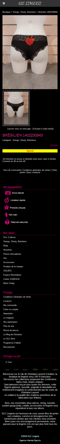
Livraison (7, 301)
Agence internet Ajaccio (30, 440)
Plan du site (8, 326)
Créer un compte (10, 309)
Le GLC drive (9, 338)
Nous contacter (33, 172)
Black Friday (9, 283)
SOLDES (7, 271)
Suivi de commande (12, 170)
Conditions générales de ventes (37, 170)
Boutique (6, 12)
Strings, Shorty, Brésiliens (24, 12)
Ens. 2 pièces (9, 237)
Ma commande (10, 305)
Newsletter (8, 313)
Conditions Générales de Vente (17, 297)
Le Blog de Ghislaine (12, 334)
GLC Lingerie (30, 3)
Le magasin (8, 318)
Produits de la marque (13, 266)
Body (5, 245)
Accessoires (8, 262)
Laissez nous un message (19, 129)
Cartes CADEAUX (11, 279)
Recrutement (9, 347)
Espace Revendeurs (12, 275)
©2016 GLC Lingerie (30, 436)
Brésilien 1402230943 (48, 12)
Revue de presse (10, 330)
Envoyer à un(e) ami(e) (43, 129)
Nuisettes (7, 250)
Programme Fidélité (12, 343)
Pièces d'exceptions (12, 254)
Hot (4, 258)
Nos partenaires (10, 322)
